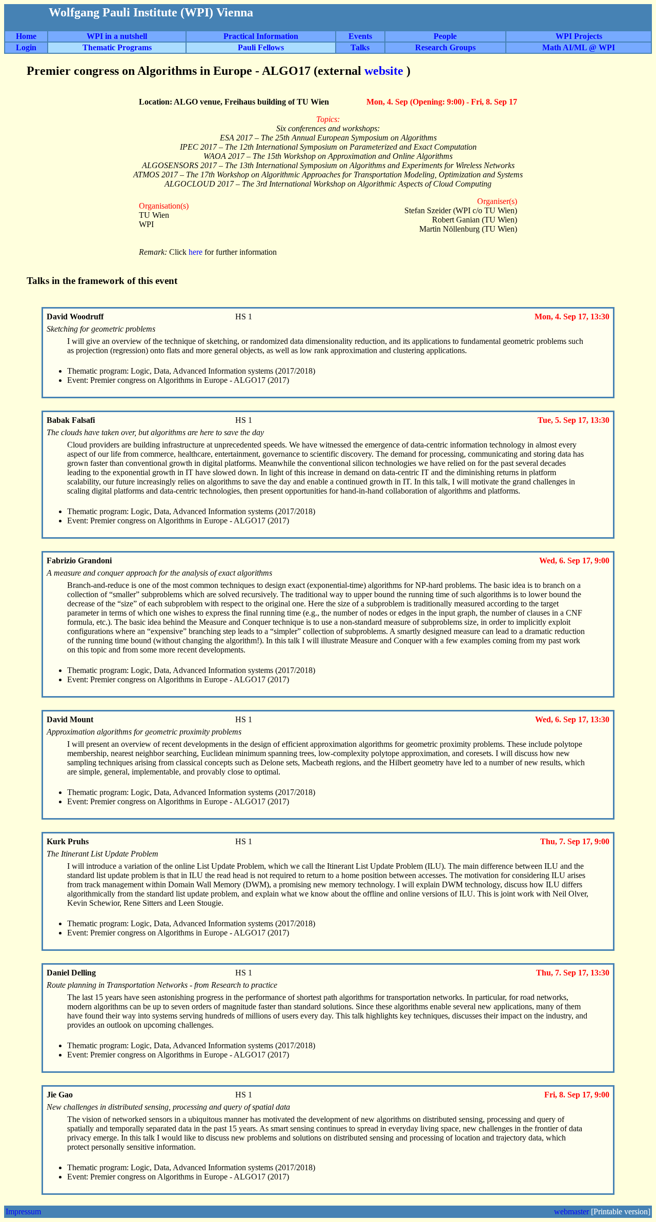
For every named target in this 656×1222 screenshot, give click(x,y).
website (385, 70)
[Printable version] (620, 1211)
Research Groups (445, 47)
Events (360, 36)
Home (26, 36)
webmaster (571, 1211)
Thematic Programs (117, 47)
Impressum (23, 1211)
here (196, 252)
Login (26, 47)
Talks (360, 47)
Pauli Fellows (261, 47)
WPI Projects (579, 36)
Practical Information (260, 36)
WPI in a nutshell (117, 36)
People (445, 36)
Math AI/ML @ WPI (578, 47)
